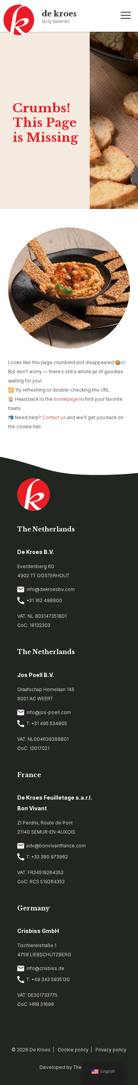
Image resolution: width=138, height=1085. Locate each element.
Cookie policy (73, 1050)
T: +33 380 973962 (47, 857)
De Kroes (40, 1050)
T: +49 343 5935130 (48, 979)
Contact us (54, 417)
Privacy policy (111, 1050)
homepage (66, 399)
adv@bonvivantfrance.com (56, 846)
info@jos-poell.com (48, 712)
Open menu (125, 15)
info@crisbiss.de (45, 968)
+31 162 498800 (44, 600)
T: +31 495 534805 (46, 723)
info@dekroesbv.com (50, 589)
